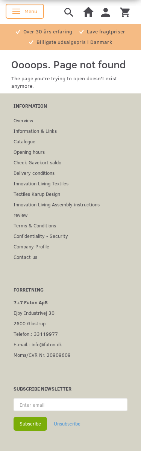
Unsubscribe (67, 423)
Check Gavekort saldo (37, 162)
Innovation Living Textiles (41, 183)
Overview (23, 120)
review (20, 215)
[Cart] (124, 12)
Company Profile (31, 246)
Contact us (25, 257)
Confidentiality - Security (41, 236)
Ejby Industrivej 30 (34, 313)
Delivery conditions (34, 173)
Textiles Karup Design (37, 194)
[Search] (69, 12)
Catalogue (24, 141)
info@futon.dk (47, 344)
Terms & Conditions (35, 225)
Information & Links (35, 131)
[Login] (106, 12)
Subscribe (30, 423)
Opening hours (29, 152)
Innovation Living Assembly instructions (57, 204)
